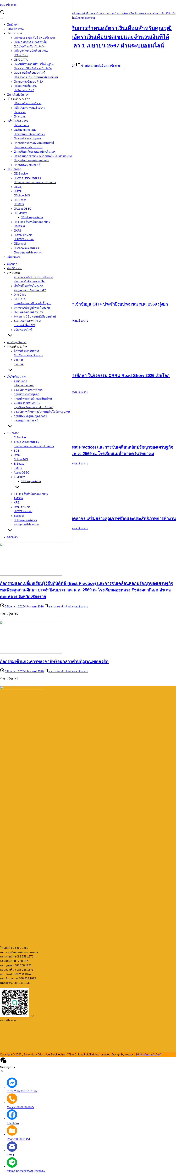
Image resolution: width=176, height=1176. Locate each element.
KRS (19, 230)
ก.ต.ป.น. (21, 116)
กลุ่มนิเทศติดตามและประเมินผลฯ (35, 151)
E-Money (21, 212)
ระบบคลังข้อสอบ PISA (29, 81)
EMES (20, 204)
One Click (22, 55)
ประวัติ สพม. (16, 28)
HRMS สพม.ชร (25, 239)
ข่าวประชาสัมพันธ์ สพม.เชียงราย (35, 37)
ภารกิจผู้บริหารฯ (19, 94)
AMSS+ (20, 226)
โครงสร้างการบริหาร (28, 103)
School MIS (23, 195)
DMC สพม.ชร (24, 234)
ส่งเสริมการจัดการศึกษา (30, 134)
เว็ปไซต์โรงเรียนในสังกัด (30, 46)
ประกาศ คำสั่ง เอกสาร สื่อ (31, 42)
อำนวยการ (22, 125)
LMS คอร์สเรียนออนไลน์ (30, 72)
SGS (19, 186)
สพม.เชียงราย (8, 4)
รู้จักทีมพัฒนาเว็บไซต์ (148, 1054)
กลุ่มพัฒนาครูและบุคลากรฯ (32, 160)
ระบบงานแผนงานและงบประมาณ (36, 182)
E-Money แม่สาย (33, 217)
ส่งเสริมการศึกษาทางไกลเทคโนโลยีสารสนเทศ (44, 156)
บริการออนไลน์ (25, 90)
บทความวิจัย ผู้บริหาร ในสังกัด (34, 68)
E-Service (15, 169)
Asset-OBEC (23, 208)
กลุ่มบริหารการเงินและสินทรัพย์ (35, 142)
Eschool (21, 243)
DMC (19, 191)
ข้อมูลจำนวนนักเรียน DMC (32, 50)
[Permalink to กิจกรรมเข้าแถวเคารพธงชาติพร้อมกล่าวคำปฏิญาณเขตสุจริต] (31, 652)
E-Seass (21, 199)
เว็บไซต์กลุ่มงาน (18, 121)
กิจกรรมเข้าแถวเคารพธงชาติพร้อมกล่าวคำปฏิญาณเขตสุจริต (54, 661)
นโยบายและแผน (26, 129)
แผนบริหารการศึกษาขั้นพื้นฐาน (34, 64)
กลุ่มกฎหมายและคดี (28, 164)
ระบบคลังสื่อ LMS (26, 85)
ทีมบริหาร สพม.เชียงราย (30, 107)
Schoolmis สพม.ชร (27, 248)
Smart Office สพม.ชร (28, 178)
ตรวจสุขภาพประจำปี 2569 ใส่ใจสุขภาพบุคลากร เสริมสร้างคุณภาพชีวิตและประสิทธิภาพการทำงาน (88, 518)
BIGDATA (22, 59)
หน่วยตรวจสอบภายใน (29, 147)
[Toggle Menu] (1, 18)
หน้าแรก (14, 24)
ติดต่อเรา (14, 256)
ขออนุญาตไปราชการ (29, 252)
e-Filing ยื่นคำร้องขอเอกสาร (33, 221)
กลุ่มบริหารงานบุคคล (28, 138)
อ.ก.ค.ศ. (21, 112)
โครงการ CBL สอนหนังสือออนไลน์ (37, 77)
